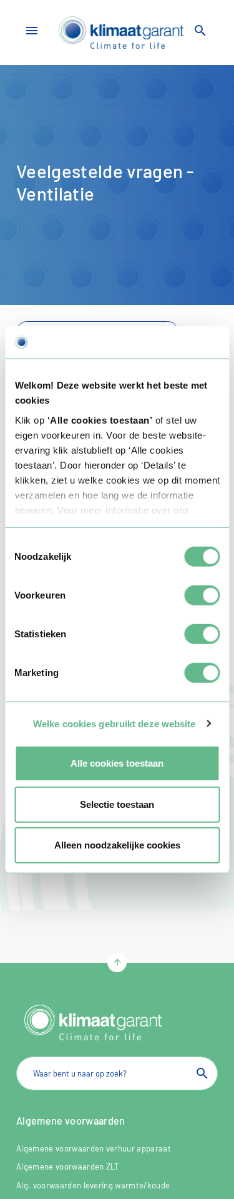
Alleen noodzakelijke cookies (117, 845)
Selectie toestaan (117, 804)
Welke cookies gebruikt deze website (114, 723)
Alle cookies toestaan (117, 763)
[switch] (202, 595)
